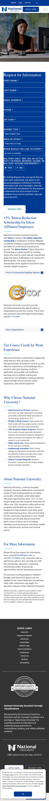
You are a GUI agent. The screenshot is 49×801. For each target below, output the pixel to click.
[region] (23, 784)
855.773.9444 (13, 316)
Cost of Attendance (24, 649)
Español (13, 3)
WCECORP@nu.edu (23, 555)
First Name (11, 80)
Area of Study (13, 139)
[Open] (45, 9)
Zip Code (10, 120)
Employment (24, 652)
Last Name (11, 90)
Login (20, 3)
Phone (8, 110)
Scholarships (24, 642)
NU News (24, 659)
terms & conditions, (12, 183)
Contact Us (24, 656)
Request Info (15, 209)
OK (23, 794)
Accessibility (24, 663)
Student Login (24, 646)
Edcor (10, 238)
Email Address (13, 100)
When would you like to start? (23, 149)
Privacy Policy (9, 775)
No (21, 167)
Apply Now (30, 9)
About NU (24, 632)
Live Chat (27, 3)
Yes (10, 167)
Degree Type (12, 129)
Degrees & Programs (24, 635)
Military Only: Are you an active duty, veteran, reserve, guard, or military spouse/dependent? (24, 161)
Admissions (24, 639)
